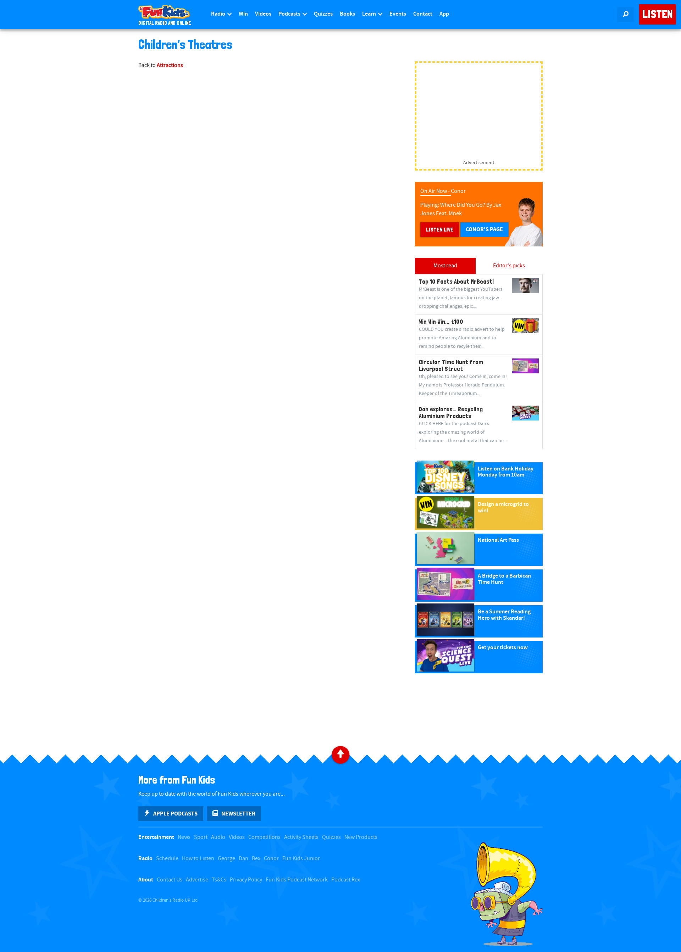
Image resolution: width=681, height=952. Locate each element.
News (184, 837)
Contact (422, 14)
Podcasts (289, 14)
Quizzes (323, 14)
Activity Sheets (301, 837)
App (444, 14)
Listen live (439, 229)
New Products (360, 837)
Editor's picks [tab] (509, 265)
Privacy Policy (246, 880)
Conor (271, 858)
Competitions (264, 837)
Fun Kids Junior (301, 858)
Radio (218, 14)
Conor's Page (484, 229)
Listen (657, 14)
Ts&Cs (219, 880)
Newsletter (238, 814)
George (226, 858)
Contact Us (169, 880)
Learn (369, 14)
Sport (200, 837)
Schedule (167, 858)
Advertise (197, 880)
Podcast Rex (345, 880)
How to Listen (198, 858)
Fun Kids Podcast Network (297, 880)
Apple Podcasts (175, 814)
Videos (263, 14)
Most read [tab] (445, 265)
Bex (256, 858)
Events (397, 14)
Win (243, 14)
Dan (243, 858)
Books (347, 14)
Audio (218, 837)
